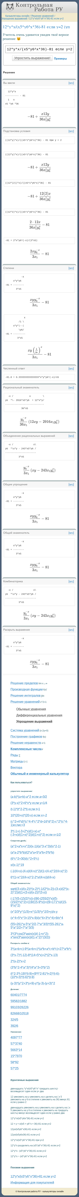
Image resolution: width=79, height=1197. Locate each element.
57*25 (15, 1068)
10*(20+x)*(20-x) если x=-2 (29, 815)
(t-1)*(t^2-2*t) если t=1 (25, 809)
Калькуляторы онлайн (17, 16)
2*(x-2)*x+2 (18, 961)
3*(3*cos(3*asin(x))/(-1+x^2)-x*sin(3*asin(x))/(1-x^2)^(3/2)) (30, 935)
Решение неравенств (26, 742)
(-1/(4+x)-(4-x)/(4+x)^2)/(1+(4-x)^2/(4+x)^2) (39, 871)
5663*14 (16, 1049)
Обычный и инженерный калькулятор (40, 773)
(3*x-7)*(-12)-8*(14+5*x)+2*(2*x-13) (34, 955)
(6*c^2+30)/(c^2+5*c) (25, 858)
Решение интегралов (26, 695)
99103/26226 (20, 1007)
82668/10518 (20, 1013)
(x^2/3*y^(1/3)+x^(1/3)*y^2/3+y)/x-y (34, 911)
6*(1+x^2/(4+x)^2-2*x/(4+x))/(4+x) (33, 877)
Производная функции (27, 689)
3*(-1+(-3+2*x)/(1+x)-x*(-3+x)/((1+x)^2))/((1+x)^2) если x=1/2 (36, 833)
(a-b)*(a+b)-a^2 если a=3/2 (29, 796)
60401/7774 (19, 995)
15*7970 (16, 1056)
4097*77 (16, 1037)
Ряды (14, 755)
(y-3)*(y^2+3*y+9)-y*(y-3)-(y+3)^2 (33, 983)
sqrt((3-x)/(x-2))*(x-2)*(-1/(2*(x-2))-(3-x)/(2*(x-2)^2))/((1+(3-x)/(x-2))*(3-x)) (40, 890)
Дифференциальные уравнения (39, 715)
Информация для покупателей (32, 1182)
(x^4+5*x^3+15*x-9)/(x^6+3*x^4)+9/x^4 (37, 918)
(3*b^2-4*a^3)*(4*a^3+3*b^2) (30, 967)
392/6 (14, 1025)
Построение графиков (26, 736)
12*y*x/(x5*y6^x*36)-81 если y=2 (46, 18)
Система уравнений (25, 730)
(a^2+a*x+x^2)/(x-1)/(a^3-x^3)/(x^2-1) (36, 846)
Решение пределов (24, 683)
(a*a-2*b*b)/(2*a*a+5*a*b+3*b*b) (32, 852)
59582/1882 (19, 1001)
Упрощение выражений (14, 18)
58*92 (15, 1062)
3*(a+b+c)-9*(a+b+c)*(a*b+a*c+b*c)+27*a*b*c (41, 948)
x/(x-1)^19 (17, 864)
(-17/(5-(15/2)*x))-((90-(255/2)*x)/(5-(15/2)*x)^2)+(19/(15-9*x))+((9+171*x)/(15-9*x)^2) (39, 902)
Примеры (60, 58)
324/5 (14, 1019)
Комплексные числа (26, 749)
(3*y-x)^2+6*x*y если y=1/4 (29, 803)
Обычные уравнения (31, 709)
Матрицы (17, 761)
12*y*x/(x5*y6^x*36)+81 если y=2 (33, 1176)
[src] (71, 82)
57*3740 (16, 1043)
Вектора (16, 767)
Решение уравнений (42, 16)
